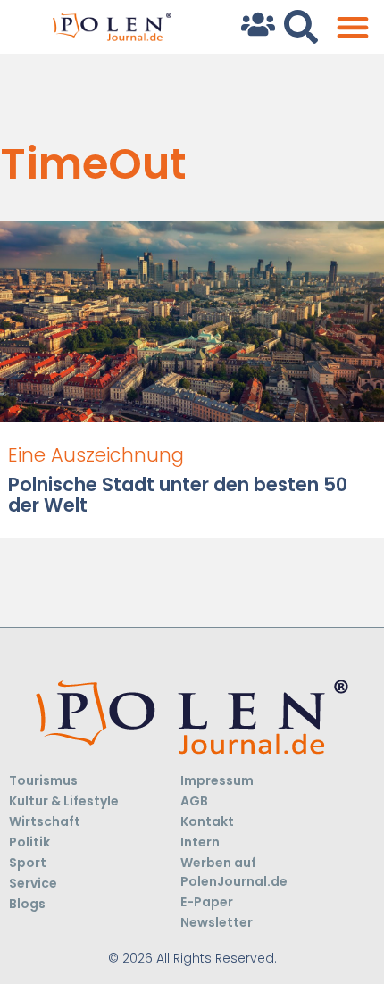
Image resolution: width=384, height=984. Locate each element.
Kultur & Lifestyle (64, 801)
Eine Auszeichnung (96, 455)
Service (33, 883)
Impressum (217, 780)
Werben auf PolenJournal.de (234, 872)
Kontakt (207, 821)
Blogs (27, 904)
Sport (27, 862)
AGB (194, 801)
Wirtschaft (44, 821)
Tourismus (43, 780)
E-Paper (206, 902)
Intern (200, 842)
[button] (352, 27)
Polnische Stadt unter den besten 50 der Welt (177, 494)
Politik (29, 842)
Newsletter (216, 922)
